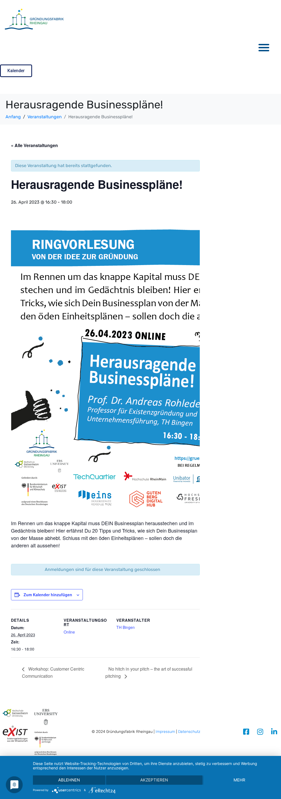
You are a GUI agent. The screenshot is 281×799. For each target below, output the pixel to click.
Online (69, 632)
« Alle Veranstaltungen (34, 145)
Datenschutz (189, 731)
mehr (239, 780)
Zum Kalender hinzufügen (48, 594)
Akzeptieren (154, 780)
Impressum (165, 731)
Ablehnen (69, 780)
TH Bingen (125, 627)
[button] (264, 47)
